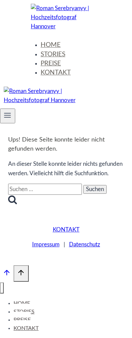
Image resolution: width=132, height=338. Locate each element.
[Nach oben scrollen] (7, 275)
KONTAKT (56, 72)
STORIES (53, 54)
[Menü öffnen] (7, 116)
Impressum (46, 244)
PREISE (51, 63)
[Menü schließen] (2, 288)
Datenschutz (84, 244)
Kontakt (66, 230)
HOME (51, 45)
